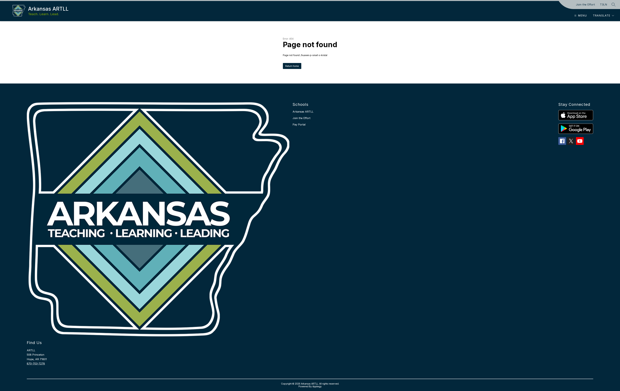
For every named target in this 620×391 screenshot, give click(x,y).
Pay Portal (299, 124)
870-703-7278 (36, 363)
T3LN (603, 4)
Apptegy (317, 386)
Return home (292, 66)
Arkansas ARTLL (303, 111)
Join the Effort (585, 4)
